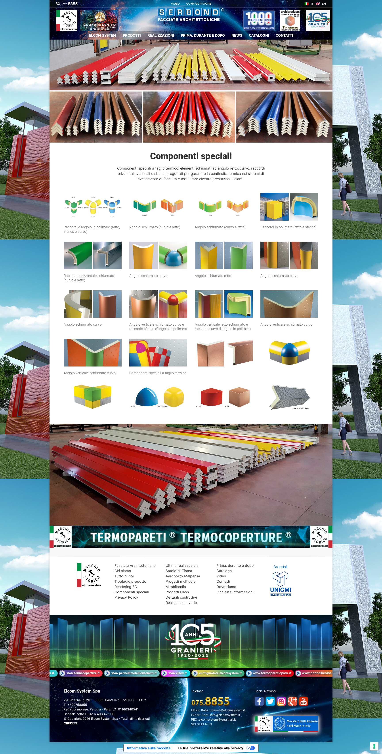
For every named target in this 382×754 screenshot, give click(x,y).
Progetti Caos (177, 592)
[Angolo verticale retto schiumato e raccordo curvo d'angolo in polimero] (224, 304)
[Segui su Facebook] (258, 700)
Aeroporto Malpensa (183, 576)
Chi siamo (123, 571)
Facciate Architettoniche (135, 565)
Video (221, 576)
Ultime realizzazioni (182, 565)
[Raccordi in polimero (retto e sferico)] (289, 206)
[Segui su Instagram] (280, 700)
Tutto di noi (124, 576)
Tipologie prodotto (130, 581)
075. (70, 3)
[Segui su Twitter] (269, 700)
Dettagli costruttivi (181, 597)
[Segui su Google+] (291, 700)
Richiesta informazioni (234, 592)
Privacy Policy (126, 597)
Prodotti (132, 35)
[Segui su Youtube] (302, 700)
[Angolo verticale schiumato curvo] (289, 304)
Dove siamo (226, 586)
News (236, 35)
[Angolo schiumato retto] (224, 255)
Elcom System (102, 35)
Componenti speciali (132, 592)
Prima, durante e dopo (203, 35)
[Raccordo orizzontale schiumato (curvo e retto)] (93, 255)
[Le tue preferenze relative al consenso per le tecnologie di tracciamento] (374, 746)
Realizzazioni (160, 35)
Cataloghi (259, 35)
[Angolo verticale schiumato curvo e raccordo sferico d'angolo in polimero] (158, 304)
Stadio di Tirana (179, 571)
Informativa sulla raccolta (148, 748)
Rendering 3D (126, 586)
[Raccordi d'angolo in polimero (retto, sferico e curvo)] (93, 206)
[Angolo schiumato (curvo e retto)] (158, 206)
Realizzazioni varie (181, 602)
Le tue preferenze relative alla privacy (210, 748)
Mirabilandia (176, 586)
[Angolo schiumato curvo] (158, 255)
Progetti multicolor (181, 581)
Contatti (284, 35)
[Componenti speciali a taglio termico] (158, 352)
